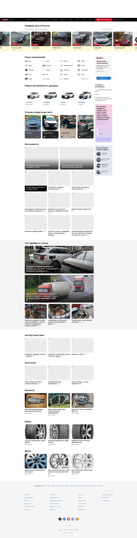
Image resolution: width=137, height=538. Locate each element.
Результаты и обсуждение (102, 122)
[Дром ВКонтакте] (64, 519)
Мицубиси (66, 485)
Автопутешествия (34, 335)
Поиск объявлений (35, 57)
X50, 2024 (28, 133)
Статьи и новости (82, 500)
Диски (28, 451)
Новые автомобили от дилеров (41, 86)
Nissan (68, 74)
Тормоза (97, 94)
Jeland (50, 70)
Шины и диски (27, 503)
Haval (50, 61)
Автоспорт (30, 363)
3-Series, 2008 (65, 133)
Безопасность (105, 497)
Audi (33, 61)
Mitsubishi (68, 70)
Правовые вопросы (82, 509)
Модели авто (68, 525)
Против (100, 133)
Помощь (66, 529)
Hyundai (50, 65)
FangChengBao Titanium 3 (83, 133)
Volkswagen (85, 70)
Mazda (68, 61)
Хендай (80, 485)
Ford (33, 74)
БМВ (95, 485)
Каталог (77, 19)
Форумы (80, 497)
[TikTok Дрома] (60, 519)
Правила (71, 529)
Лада (85, 74)
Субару (76, 485)
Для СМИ (76, 529)
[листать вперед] (132, 41)
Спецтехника (27, 509)
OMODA (68, 79)
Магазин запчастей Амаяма (56, 500)
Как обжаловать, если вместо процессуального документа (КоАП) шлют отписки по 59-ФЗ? (103, 99)
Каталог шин (81, 494)
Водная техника (53, 497)
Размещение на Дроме (107, 494)
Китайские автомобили (29, 506)
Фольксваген (90, 485)
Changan (33, 70)
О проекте (61, 529)
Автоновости (32, 144)
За (99, 128)
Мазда (71, 485)
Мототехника (53, 494)
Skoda (85, 61)
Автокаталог (53, 509)
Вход (118, 19)
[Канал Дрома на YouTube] (68, 519)
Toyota (85, 65)
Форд (84, 485)
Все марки (48, 485)
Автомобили (29, 19)
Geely (33, 79)
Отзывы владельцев (54, 503)
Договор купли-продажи (55, 506)
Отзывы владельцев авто (38, 112)
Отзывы (70, 19)
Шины (84, 19)
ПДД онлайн (81, 506)
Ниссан (57, 485)
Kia (50, 74)
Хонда (61, 485)
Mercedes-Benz (68, 65)
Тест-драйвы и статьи (36, 243)
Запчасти (62, 19)
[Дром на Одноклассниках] (77, 519)
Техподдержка (105, 500)
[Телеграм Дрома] (72, 519)
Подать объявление (28, 497)
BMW (33, 65)
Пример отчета (100, 71)
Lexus (50, 79)
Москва (12, 19)
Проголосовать (104, 139)
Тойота (53, 485)
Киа (98, 485)
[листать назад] (4, 41)
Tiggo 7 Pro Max (48, 133)
